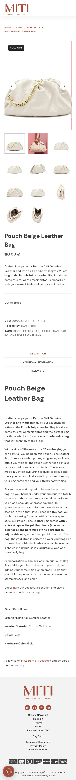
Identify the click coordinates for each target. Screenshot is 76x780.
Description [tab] (38, 353)
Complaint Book (38, 749)
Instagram (27, 660)
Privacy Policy (38, 745)
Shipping (38, 718)
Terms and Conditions (38, 742)
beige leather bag (26, 331)
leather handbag (53, 331)
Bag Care (38, 736)
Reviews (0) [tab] (38, 370)
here (16, 587)
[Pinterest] (41, 707)
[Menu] (70, 8)
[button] (8, 771)
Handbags (28, 326)
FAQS (38, 726)
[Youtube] (48, 707)
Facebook (45, 660)
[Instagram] (34, 707)
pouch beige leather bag (22, 335)
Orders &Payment (38, 715)
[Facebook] (27, 707)
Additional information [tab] (38, 362)
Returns (38, 722)
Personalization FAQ (38, 730)
